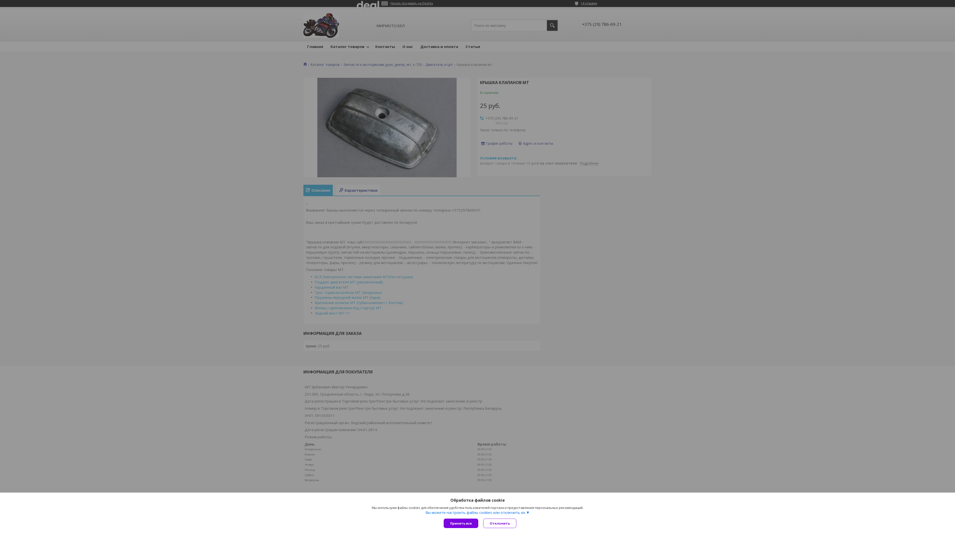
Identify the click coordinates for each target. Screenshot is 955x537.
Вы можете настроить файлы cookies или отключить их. (476, 512)
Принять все (461, 523)
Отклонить (500, 523)
